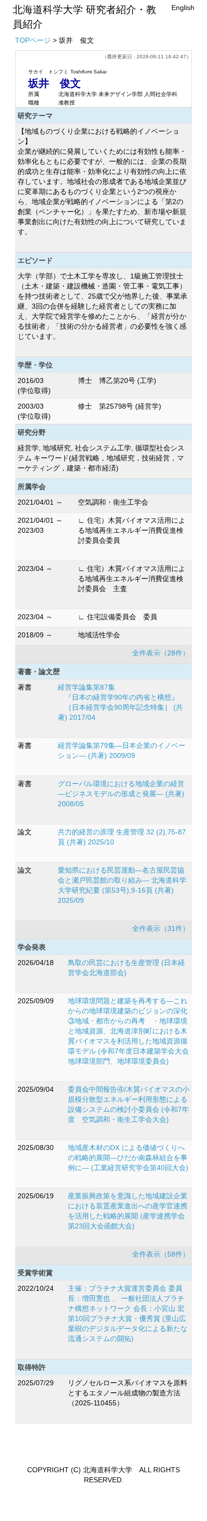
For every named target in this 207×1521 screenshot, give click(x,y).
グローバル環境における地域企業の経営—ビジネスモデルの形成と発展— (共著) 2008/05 (121, 794)
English (182, 8)
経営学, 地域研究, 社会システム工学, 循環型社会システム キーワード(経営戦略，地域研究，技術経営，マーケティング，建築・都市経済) (101, 458)
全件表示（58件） (160, 1254)
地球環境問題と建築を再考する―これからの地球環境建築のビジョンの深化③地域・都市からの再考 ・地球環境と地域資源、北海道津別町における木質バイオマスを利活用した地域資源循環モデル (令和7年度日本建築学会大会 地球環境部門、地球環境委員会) (132, 1031)
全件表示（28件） (160, 653)
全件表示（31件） (160, 928)
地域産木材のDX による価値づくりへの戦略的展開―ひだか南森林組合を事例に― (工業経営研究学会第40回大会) (128, 1158)
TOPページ (33, 40)
